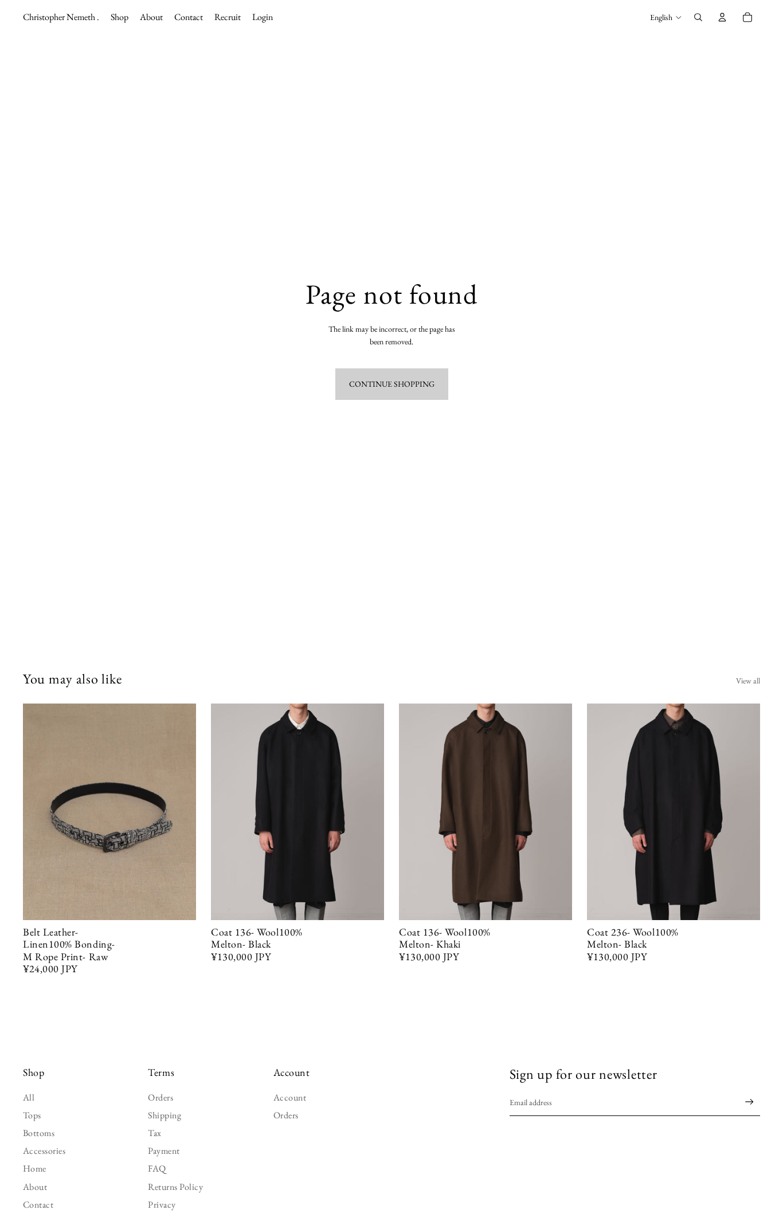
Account (289, 1097)
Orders (160, 1097)
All (28, 1097)
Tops (32, 1115)
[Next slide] (179, 811)
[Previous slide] (40, 811)
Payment (163, 1151)
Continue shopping (391, 384)
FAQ (157, 1168)
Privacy (161, 1205)
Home (34, 1168)
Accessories (44, 1151)
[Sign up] (749, 1102)
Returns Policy (175, 1187)
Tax (154, 1133)
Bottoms (38, 1133)
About (35, 1187)
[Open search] (698, 17)
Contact (38, 1205)
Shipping (164, 1115)
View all (748, 680)
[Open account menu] (722, 17)
